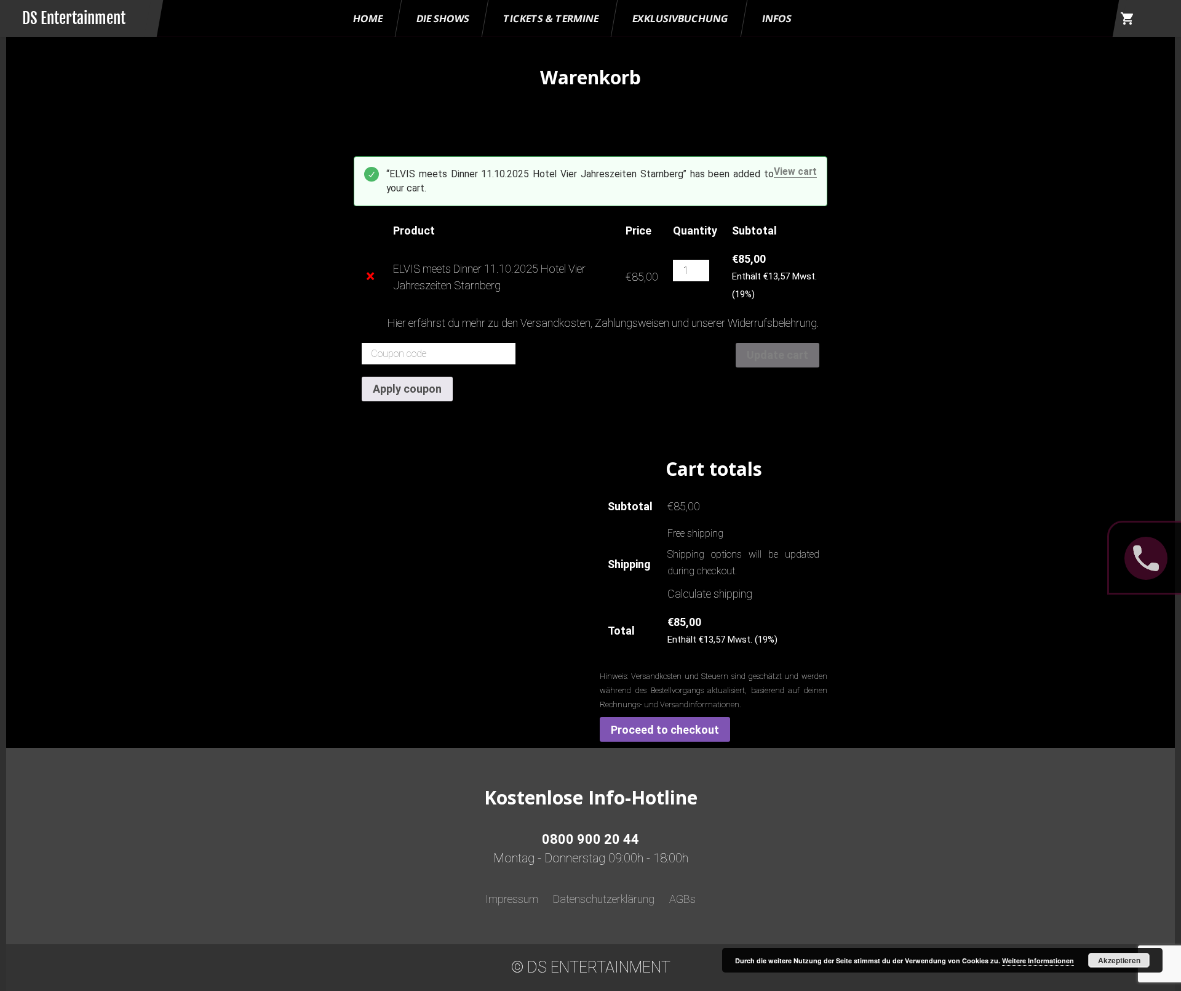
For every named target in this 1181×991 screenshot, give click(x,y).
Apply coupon (407, 388)
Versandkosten (555, 322)
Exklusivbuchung (680, 18)
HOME (368, 18)
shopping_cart (1127, 18)
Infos (777, 18)
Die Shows (443, 18)
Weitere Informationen (1038, 960)
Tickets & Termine (551, 18)
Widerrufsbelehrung (772, 322)
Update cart (777, 354)
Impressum (511, 899)
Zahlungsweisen (632, 322)
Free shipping (695, 533)
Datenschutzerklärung (603, 899)
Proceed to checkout (665, 729)
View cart (795, 172)
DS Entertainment (73, 18)
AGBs (682, 899)
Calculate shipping (709, 593)
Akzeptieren (1119, 960)
